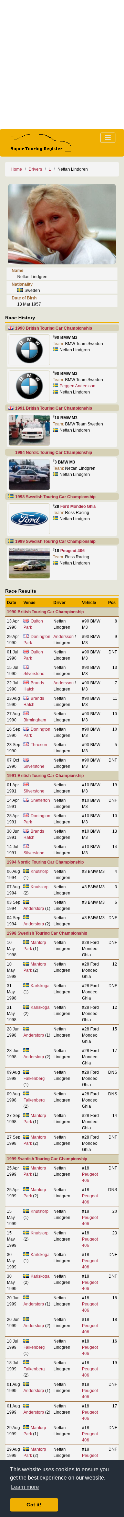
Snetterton (40, 800)
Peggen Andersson (77, 386)
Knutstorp (40, 871)
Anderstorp (33, 908)
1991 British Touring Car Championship (53, 408)
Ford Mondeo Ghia (78, 506)
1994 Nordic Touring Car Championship (53, 452)
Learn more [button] (25, 1487)
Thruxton (39, 744)
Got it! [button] (34, 1504)
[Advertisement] (62, 64)
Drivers (35, 169)
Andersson (63, 636)
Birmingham (34, 720)
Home (16, 169)
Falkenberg (34, 1078)
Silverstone (33, 673)
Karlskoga (40, 985)
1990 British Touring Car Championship (53, 328)
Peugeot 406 (72, 550)
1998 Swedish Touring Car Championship (55, 496)
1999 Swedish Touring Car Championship (55, 541)
